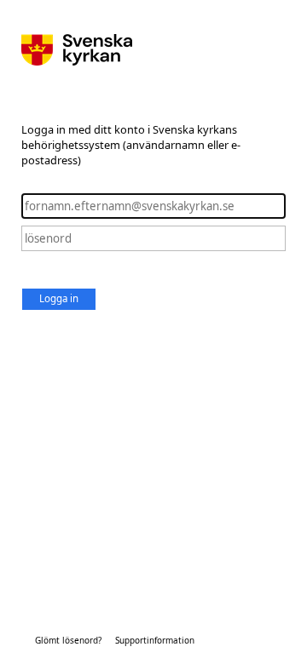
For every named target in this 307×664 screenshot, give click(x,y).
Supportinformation (154, 640)
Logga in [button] (58, 298)
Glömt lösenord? (68, 640)
